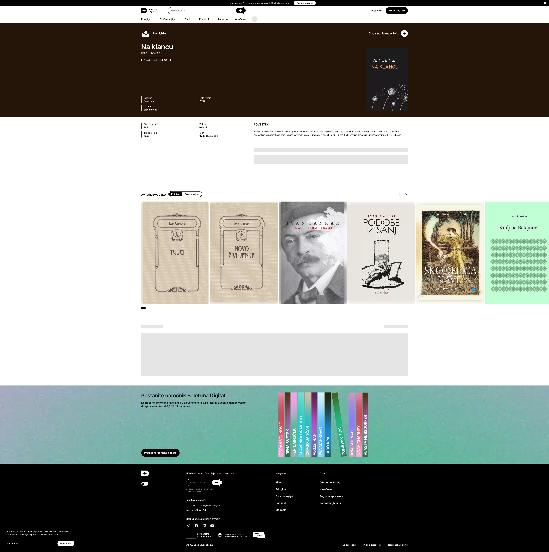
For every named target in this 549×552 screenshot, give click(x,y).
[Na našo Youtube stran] (212, 525)
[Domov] (149, 10)
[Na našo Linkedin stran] (204, 525)
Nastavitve (12, 543)
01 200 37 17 (191, 505)
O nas (322, 473)
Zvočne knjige (192, 194)
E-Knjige (175, 194)
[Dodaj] (404, 33)
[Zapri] (240, 10)
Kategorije (281, 473)
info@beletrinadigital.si (211, 505)
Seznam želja (390, 33)
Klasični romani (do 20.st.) (156, 60)
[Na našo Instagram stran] (188, 525)
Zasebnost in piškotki (398, 545)
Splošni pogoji (350, 545)
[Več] (254, 19)
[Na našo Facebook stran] (196, 525)
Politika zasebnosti (372, 545)
